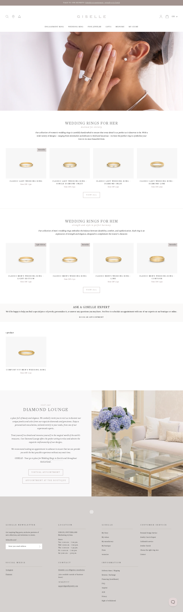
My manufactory (107, 541)
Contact (143, 554)
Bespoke (120, 27)
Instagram (9, 570)
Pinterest (9, 574)
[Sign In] (39, 546)
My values (105, 537)
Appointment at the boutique (45, 481)
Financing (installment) (110, 579)
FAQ (103, 583)
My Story (133, 27)
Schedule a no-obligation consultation (71, 570)
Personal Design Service (148, 533)
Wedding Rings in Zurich (52, 458)
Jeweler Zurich (145, 546)
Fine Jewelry (95, 27)
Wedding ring (75, 27)
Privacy (104, 596)
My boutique (106, 546)
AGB (103, 592)
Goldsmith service (146, 541)
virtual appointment (45, 472)
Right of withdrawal (109, 601)
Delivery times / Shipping (111, 571)
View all (91, 195)
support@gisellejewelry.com (68, 586)
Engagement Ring (54, 27)
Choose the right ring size (149, 550)
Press (104, 550)
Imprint (104, 588)
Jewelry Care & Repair (148, 537)
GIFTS (108, 27)
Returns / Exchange (109, 575)
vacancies (105, 554)
